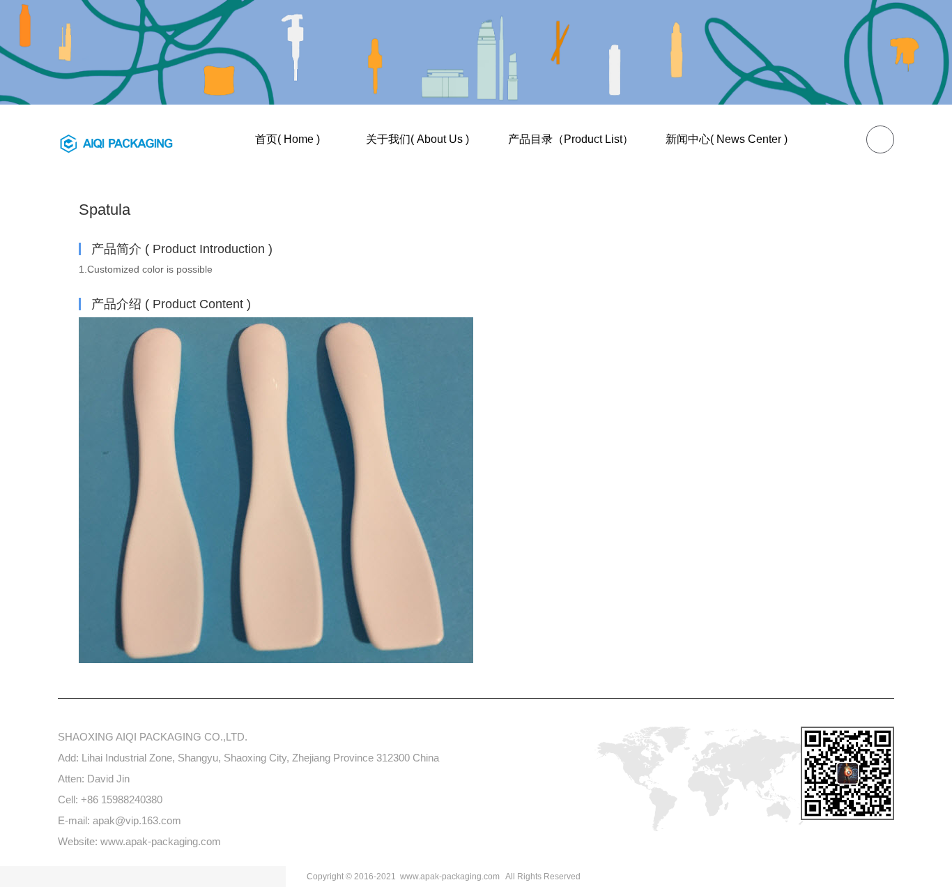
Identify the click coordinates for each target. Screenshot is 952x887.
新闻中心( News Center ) (727, 139)
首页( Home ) (287, 139)
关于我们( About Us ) (417, 139)
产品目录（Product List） (571, 139)
